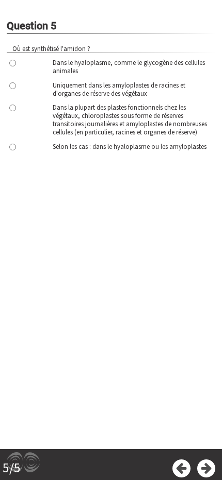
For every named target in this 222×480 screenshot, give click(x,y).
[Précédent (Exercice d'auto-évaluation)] (181, 468)
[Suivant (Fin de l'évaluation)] (206, 468)
